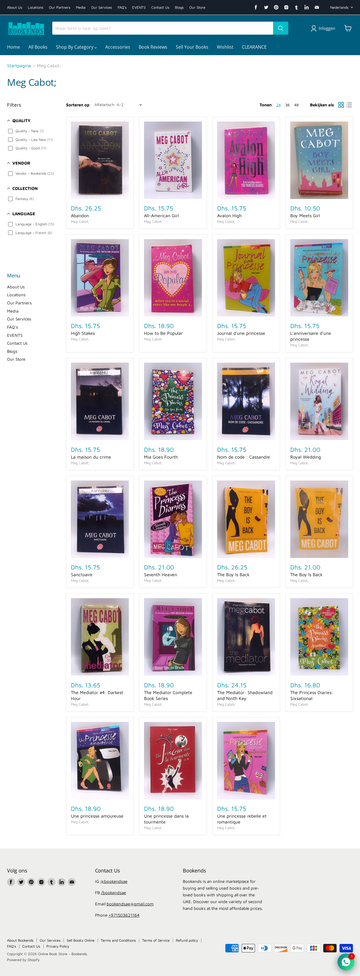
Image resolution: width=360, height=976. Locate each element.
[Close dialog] (236, 399)
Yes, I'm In (180, 574)
